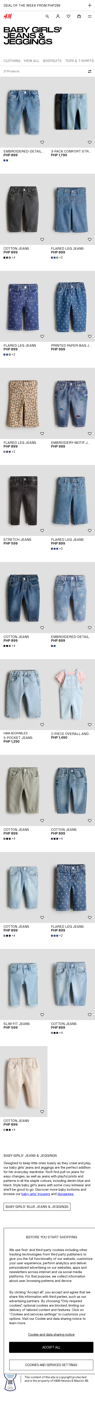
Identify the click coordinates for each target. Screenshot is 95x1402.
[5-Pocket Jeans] (24, 694)
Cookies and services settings (51, 1365)
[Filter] (88, 71)
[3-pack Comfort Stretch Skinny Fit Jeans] (71, 112)
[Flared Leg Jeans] (71, 209)
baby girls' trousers (35, 1194)
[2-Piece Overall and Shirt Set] (71, 694)
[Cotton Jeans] (24, 209)
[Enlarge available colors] (6, 160)
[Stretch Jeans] (24, 500)
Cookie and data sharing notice (51, 1334)
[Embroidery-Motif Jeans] (71, 403)
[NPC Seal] (10, 1379)
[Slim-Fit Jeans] (24, 984)
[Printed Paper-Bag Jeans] (71, 306)
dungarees (65, 1194)
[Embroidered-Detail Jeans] (24, 112)
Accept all (51, 1347)
